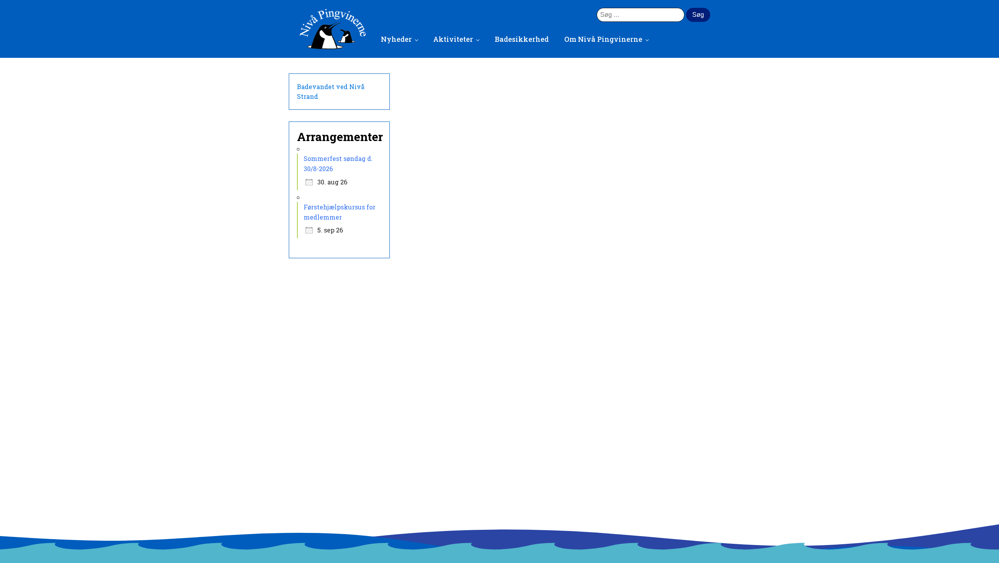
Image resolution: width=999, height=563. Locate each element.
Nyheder (396, 39)
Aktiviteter (453, 39)
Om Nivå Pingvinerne (603, 39)
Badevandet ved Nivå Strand (330, 91)
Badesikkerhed (522, 39)
